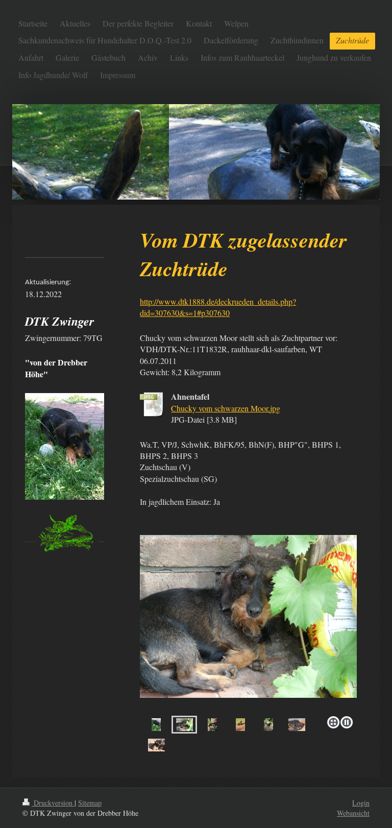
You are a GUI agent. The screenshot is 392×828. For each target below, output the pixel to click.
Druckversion (53, 803)
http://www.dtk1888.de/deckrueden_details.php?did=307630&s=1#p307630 (218, 307)
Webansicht (353, 813)
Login (361, 803)
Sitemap (90, 803)
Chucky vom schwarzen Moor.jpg (225, 408)
